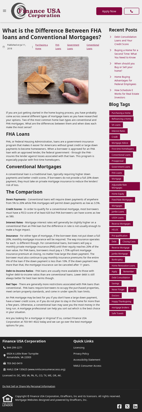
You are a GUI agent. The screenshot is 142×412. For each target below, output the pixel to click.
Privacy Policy (81, 353)
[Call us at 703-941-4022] (131, 11)
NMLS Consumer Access (87, 365)
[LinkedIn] (135, 406)
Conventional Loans (93, 47)
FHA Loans (58, 47)
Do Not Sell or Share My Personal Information (28, 386)
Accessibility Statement (86, 359)
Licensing (79, 347)
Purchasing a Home (41, 47)
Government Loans (73, 47)
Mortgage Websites (27, 399)
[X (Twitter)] (127, 406)
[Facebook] (119, 406)
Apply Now (109, 11)
